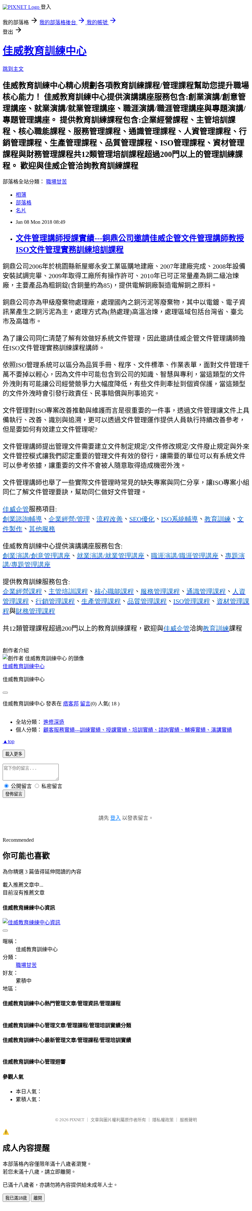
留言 (85, 703)
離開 (37, 1198)
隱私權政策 (163, 1119)
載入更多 (13, 754)
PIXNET (77, 1119)
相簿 (21, 195)
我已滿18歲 (16, 1198)
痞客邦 (71, 703)
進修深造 (53, 722)
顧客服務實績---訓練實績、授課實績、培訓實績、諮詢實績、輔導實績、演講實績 (137, 730)
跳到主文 (13, 69)
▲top (8, 741)
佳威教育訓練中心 (45, 51)
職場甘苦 (56, 181)
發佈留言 (13, 794)
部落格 (24, 202)
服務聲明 (188, 1119)
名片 (21, 210)
